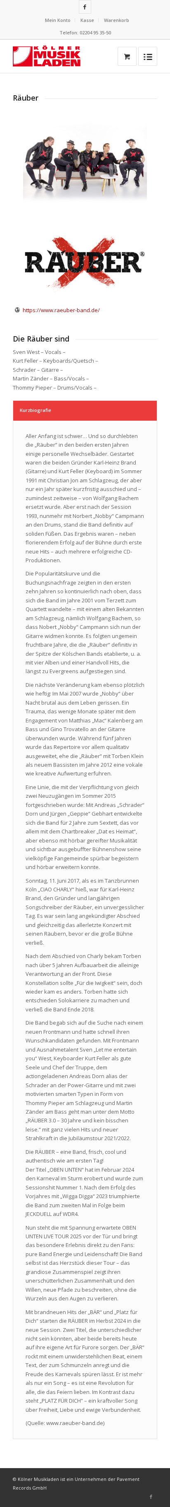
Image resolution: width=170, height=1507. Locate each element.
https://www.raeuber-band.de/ (61, 310)
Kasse (87, 20)
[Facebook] (85, 6)
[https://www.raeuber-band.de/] (17, 310)
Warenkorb (116, 20)
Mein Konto (58, 20)
